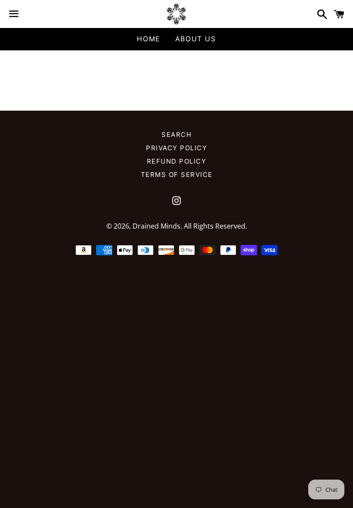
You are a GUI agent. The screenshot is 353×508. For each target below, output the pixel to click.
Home (148, 38)
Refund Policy (177, 161)
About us (195, 38)
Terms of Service (177, 174)
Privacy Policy (176, 148)
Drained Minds (156, 226)
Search (176, 134)
